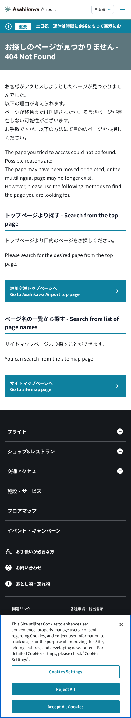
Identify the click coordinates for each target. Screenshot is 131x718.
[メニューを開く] (122, 9)
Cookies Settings (65, 671)
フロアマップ (22, 510)
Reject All (65, 689)
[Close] (121, 624)
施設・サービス (24, 491)
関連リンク (21, 608)
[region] (65, 666)
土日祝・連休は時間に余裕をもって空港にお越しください (80, 26)
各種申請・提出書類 (86, 608)
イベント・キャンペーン (34, 530)
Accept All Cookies (65, 706)
